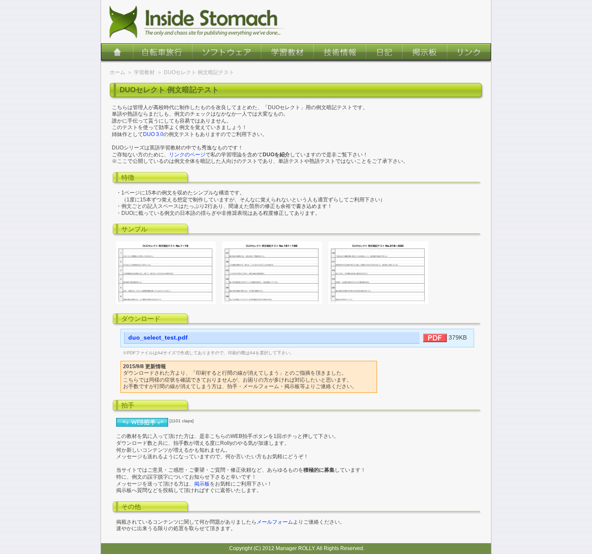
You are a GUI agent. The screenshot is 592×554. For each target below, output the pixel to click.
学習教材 (287, 53)
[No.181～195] (272, 302)
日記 (384, 53)
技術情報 (340, 53)
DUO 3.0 (153, 134)
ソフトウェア (226, 53)
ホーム (117, 53)
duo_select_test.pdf (158, 337)
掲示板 (425, 53)
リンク (469, 53)
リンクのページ (187, 155)
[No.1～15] (166, 302)
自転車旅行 (162, 53)
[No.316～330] (378, 302)
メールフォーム (275, 522)
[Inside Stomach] (196, 21)
